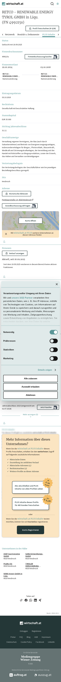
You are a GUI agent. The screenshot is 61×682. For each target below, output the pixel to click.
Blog (28, 637)
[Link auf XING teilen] (40, 600)
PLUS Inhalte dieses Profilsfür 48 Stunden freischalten (32, 502)
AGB (36, 637)
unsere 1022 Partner (22, 298)
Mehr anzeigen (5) (30, 414)
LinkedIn (51, 642)
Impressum (46, 637)
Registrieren (36, 631)
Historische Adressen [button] (18, 193)
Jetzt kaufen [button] (46, 407)
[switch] (54, 341)
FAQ (21, 637)
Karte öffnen (30, 220)
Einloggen (24, 631)
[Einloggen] (57, 4)
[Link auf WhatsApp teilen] (30, 600)
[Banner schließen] (57, 284)
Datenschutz (12, 642)
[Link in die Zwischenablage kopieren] (21, 600)
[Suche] (52, 4)
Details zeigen (45, 370)
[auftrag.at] (18, 676)
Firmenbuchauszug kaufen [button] (40, 56)
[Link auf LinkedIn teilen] (35, 600)
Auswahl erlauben (30, 386)
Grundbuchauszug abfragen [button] (17, 205)
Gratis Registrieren (30, 530)
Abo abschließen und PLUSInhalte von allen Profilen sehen (32, 485)
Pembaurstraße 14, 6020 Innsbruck (16, 199)
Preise (12, 637)
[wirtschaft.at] (12, 3)
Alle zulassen (30, 378)
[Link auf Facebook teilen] (26, 600)
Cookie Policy (26, 642)
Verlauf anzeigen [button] (16, 253)
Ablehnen (30, 395)
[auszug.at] (42, 676)
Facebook (40, 642)
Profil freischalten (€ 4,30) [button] (44, 28)
